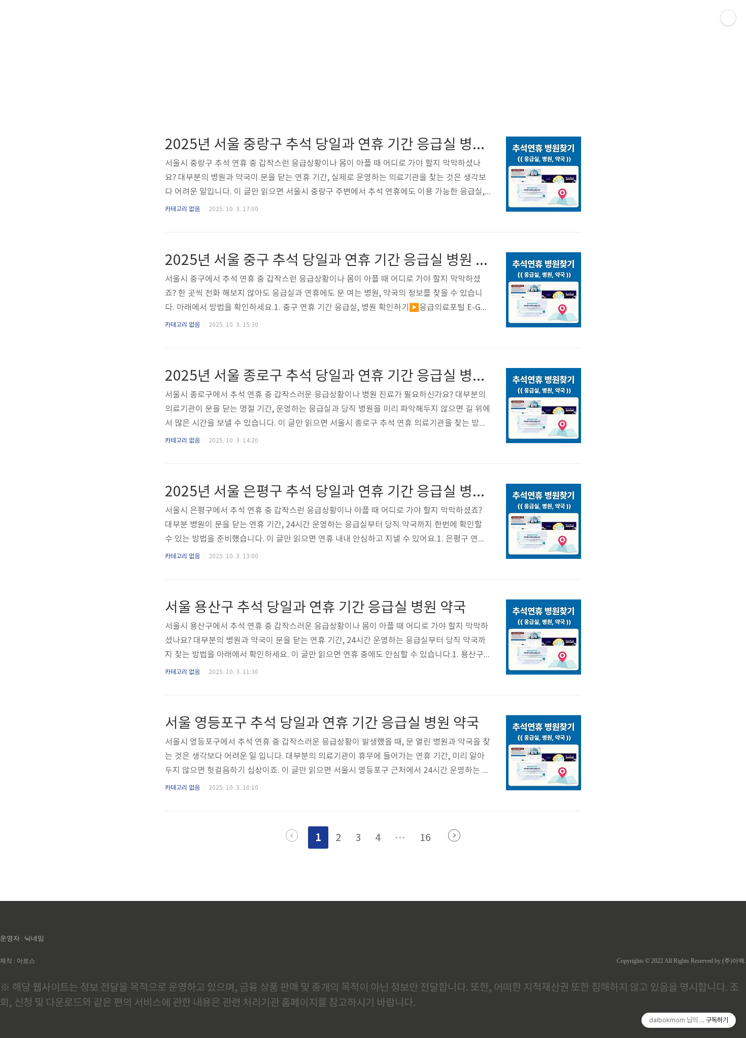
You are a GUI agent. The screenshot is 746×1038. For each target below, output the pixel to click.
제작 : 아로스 (17, 960)
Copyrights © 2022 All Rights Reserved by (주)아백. (681, 960)
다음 (454, 835)
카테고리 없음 (182, 209)
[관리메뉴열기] (728, 17)
